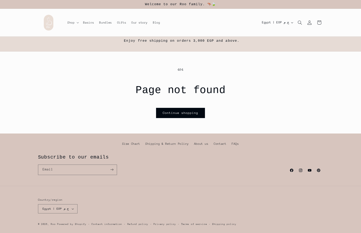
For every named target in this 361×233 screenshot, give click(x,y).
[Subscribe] (112, 170)
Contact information (107, 224)
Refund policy (138, 224)
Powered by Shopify (71, 224)
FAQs (235, 143)
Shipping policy (224, 224)
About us (201, 143)
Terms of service (194, 224)
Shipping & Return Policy (167, 143)
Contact (220, 143)
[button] (72, 22)
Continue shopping (180, 113)
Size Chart (131, 143)
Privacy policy (165, 224)
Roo (54, 224)
